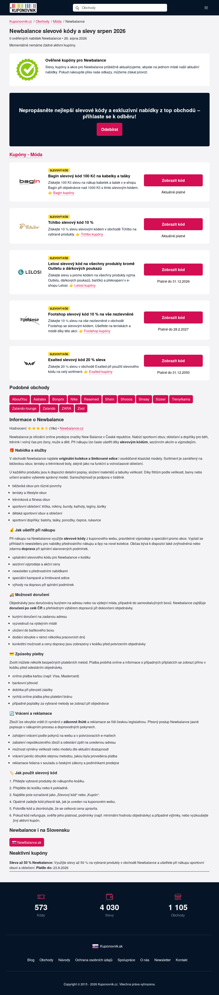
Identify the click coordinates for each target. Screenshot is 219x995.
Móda (57, 21)
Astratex (40, 399)
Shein (109, 399)
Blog (30, 959)
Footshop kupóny (97, 330)
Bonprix (58, 399)
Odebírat (109, 129)
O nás (144, 959)
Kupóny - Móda (25, 154)
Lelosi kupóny (85, 285)
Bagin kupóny (63, 192)
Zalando (49, 408)
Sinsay (144, 399)
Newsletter (162, 959)
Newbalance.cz (71, 428)
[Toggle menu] (206, 7)
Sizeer (161, 399)
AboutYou (19, 399)
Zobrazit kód (173, 180)
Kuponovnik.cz (20, 21)
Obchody (42, 21)
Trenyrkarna (181, 399)
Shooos (126, 399)
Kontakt (181, 959)
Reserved (91, 399)
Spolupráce (126, 959)
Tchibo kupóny (92, 234)
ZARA (66, 408)
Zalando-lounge (24, 408)
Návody (64, 959)
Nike (74, 399)
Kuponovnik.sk (111, 946)
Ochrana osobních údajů (93, 959)
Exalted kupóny (100, 371)
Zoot (81, 408)
